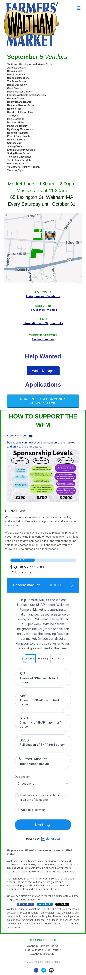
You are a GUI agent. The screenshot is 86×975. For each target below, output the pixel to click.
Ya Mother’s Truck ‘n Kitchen (23, 167)
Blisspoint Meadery (18, 78)
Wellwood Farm (16, 163)
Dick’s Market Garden (19, 91)
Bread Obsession (17, 84)
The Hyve (12, 115)
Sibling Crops (14, 146)
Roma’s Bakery (16, 139)
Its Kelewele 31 (15, 119)
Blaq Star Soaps (16, 74)
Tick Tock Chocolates (19, 156)
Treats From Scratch (19, 160)
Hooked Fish (14, 108)
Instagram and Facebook (43, 296)
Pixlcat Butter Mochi (18, 136)
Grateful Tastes (16, 98)
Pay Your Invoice (43, 339)
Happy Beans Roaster (19, 102)
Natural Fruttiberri (17, 132)
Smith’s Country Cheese (21, 149)
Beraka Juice (14, 71)
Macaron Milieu (15, 122)
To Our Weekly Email (43, 309)
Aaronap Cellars (16, 67)
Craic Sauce (14, 88)
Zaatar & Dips (15, 170)
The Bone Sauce (16, 81)
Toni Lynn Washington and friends (26, 64)
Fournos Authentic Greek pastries (26, 95)
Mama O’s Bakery (17, 126)
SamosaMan (14, 143)
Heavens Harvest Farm (20, 105)
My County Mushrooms (20, 129)
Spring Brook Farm (18, 153)
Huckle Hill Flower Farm (20, 112)
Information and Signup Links (43, 323)
